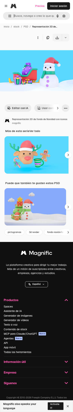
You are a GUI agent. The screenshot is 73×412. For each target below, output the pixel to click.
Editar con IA (20, 108)
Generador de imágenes (18, 315)
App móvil (10, 347)
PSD (26, 26)
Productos (11, 300)
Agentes (13, 338)
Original (24, 50)
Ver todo (34, 131)
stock (16, 26)
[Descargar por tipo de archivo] (65, 37)
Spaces (8, 306)
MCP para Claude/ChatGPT (24, 333)
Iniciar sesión (58, 6)
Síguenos (10, 383)
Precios (40, 6)
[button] (36, 284)
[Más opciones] (38, 37)
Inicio (6, 26)
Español (36, 284)
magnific (16, 123)
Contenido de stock (15, 329)
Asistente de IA (13, 311)
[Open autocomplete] (8, 16)
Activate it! (54, 406)
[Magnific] (36, 254)
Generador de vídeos (16, 320)
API (6, 343)
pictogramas (14, 232)
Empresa (10, 372)
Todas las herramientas (17, 352)
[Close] (68, 406)
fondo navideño (55, 232)
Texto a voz (11, 324)
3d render (34, 232)
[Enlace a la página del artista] (7, 121)
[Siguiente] (57, 108)
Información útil (15, 362)
